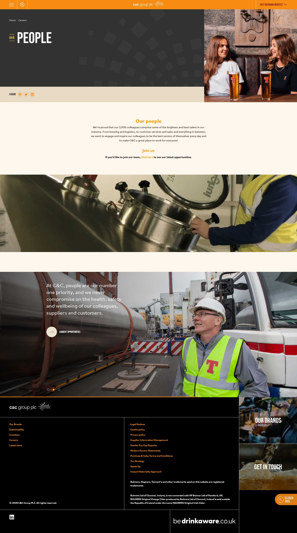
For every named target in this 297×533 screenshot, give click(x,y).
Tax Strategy (137, 461)
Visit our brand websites (271, 4)
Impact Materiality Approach (145, 471)
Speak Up (135, 466)
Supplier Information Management (149, 440)
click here (147, 157)
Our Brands (15, 424)
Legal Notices (137, 424)
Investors (14, 434)
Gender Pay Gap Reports (143, 445)
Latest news (15, 445)
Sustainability (16, 429)
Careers (13, 440)
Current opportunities (69, 345)
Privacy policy (137, 434)
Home (12, 20)
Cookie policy (137, 429)
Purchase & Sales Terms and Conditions (151, 455)
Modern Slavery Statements (145, 450)
